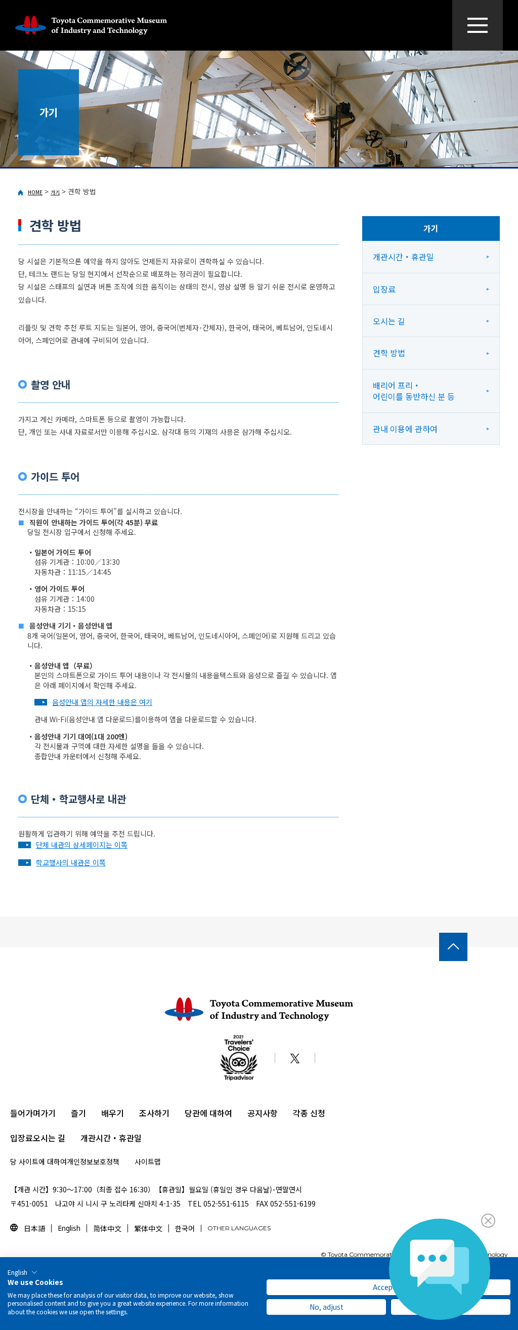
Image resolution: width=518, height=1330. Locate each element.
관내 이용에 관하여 (405, 429)
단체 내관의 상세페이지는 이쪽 (81, 845)
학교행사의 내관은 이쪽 (71, 862)
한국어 (185, 1228)
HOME (35, 192)
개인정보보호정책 (93, 1161)
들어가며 (25, 1113)
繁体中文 (148, 1228)
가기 (55, 192)
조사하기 (154, 1113)
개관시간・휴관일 (403, 257)
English (69, 1228)
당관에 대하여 (208, 1113)
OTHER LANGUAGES (239, 1228)
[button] (22, 1272)
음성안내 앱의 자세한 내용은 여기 (102, 702)
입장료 (384, 289)
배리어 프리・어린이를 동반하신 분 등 (414, 390)
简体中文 (107, 1228)
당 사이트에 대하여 (38, 1161)
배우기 (112, 1113)
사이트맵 (148, 1161)
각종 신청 (309, 1113)
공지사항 (262, 1113)
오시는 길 (389, 321)
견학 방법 (389, 353)
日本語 (34, 1228)
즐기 (78, 1113)
